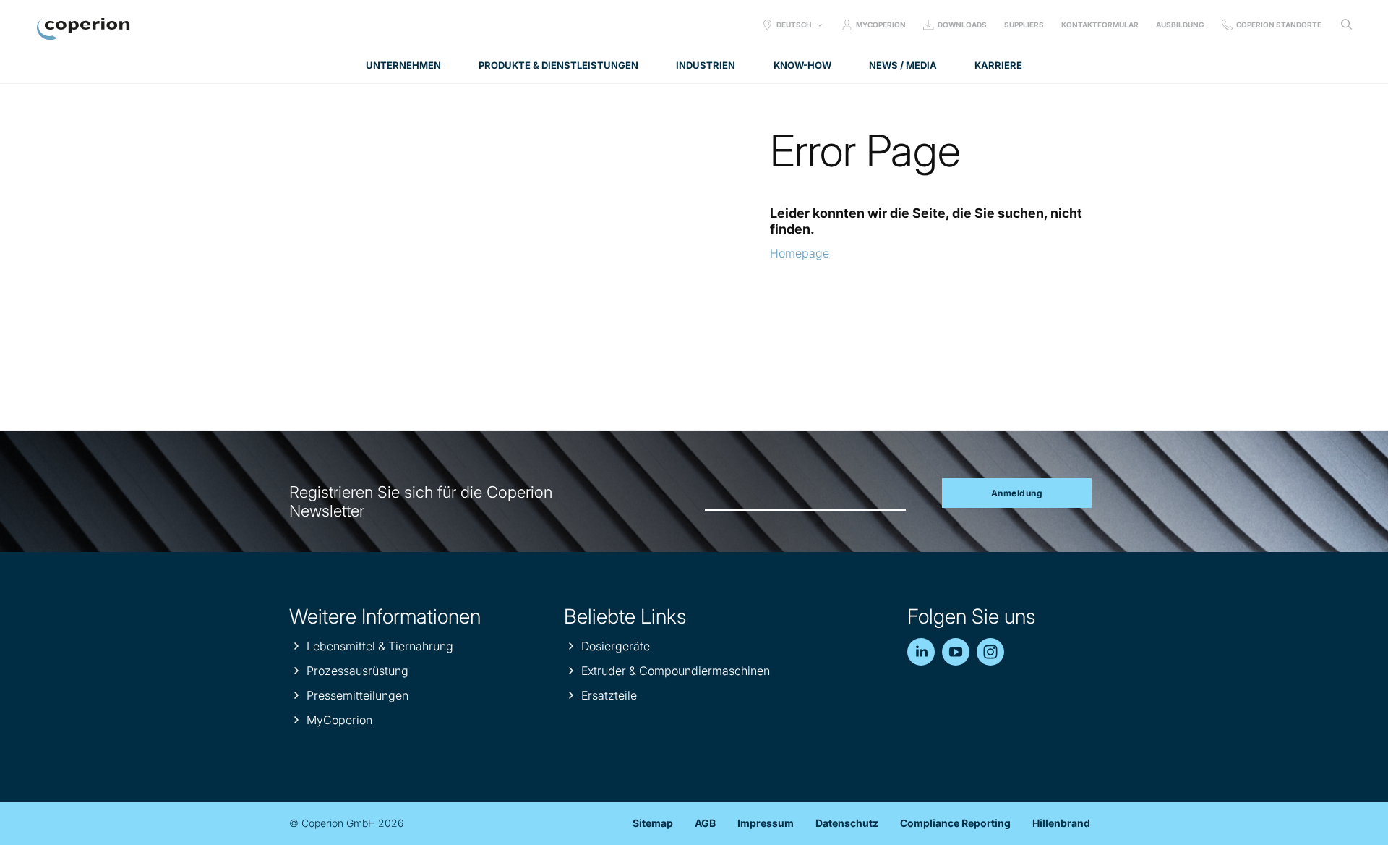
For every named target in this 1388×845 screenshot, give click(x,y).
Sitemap (653, 823)
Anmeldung (1017, 493)
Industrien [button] (705, 65)
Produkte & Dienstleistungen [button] (558, 65)
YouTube (955, 652)
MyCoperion (881, 24)
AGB (705, 823)
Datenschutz (846, 823)
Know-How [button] (802, 65)
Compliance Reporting (955, 823)
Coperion (83, 29)
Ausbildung (1180, 24)
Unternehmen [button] (403, 65)
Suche (1346, 24)
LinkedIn (921, 652)
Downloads (962, 24)
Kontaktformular (1100, 24)
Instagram (990, 652)
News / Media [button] (903, 65)
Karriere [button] (998, 65)
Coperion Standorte (1278, 24)
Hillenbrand (1061, 823)
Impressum (765, 823)
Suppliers (1024, 24)
